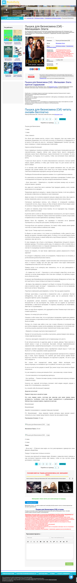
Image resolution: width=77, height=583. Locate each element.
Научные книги (37, 12)
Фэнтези (15, 14)
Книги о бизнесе (38, 10)
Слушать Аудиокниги (63, 573)
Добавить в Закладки (13, 18)
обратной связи (53, 579)
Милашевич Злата (60, 43)
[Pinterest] (37, 69)
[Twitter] (39, 69)
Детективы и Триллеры (28, 12)
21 (56, 119)
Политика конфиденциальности (26, 573)
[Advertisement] (12, 92)
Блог (66, 12)
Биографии (68, 14)
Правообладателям (8, 573)
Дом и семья (58, 10)
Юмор (45, 14)
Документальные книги (39, 14)
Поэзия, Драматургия (70, 10)
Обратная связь (43, 573)
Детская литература (49, 10)
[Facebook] (33, 69)
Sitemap (52, 573)
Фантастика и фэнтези (18, 12)
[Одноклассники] (35, 69)
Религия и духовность (49, 12)
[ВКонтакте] (30, 69)
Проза (24, 14)
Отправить (69, 564)
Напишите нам (43, 78)
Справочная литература (60, 14)
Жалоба (31, 76)
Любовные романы (17, 10)
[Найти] (73, 8)
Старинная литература (60, 12)
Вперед (62, 119)
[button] (27, 541)
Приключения (26, 10)
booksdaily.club (12, 2)
